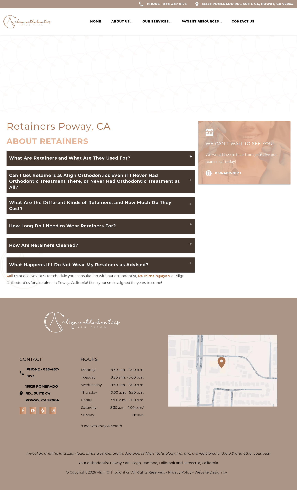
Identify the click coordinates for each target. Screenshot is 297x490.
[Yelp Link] (43, 410)
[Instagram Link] (53, 410)
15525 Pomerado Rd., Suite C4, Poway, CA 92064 (248, 4)
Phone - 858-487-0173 (167, 4)
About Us (120, 21)
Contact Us (243, 21)
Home (95, 21)
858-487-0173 (228, 173)
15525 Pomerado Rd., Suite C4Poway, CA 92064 (42, 393)
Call (10, 276)
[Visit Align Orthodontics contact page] (222, 371)
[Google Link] (33, 410)
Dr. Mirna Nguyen (154, 276)
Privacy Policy (179, 472)
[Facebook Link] (23, 410)
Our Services (155, 21)
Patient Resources (200, 21)
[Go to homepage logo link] (82, 322)
